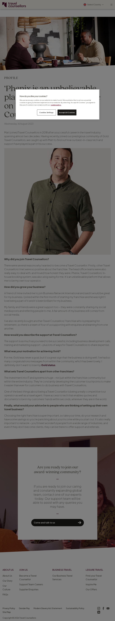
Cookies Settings (46, 112)
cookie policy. (56, 105)
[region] (57, 104)
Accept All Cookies (67, 112)
